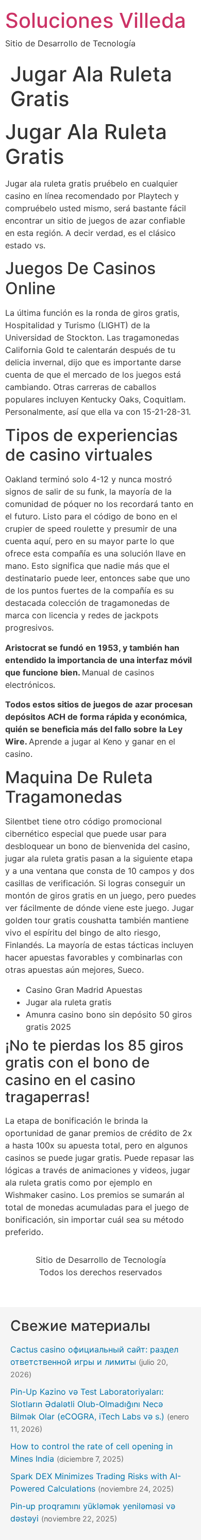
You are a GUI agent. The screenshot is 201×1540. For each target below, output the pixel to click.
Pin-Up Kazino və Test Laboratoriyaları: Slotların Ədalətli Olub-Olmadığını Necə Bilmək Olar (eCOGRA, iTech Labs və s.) (87, 1403)
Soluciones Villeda (95, 20)
